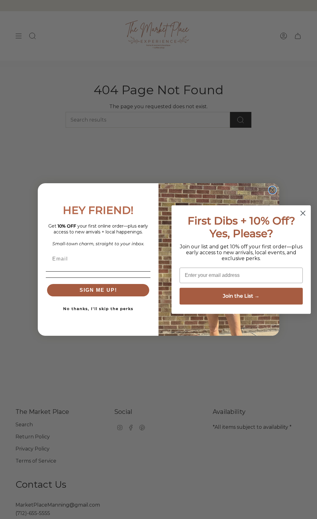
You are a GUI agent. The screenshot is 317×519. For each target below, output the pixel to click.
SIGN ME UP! (98, 290)
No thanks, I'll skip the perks (98, 308)
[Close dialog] (272, 190)
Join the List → (241, 296)
